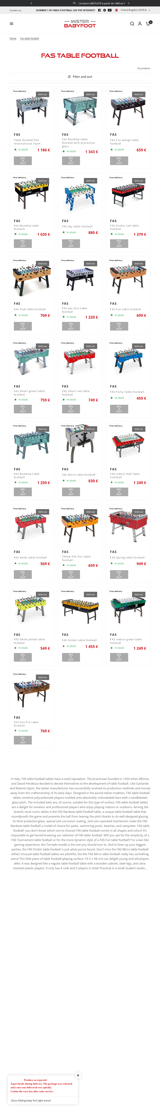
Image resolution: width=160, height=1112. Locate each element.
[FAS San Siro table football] (80, 278)
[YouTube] (109, 10)
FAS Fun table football (125, 309)
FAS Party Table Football (127, 392)
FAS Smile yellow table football (29, 641)
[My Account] (140, 23)
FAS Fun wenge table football (124, 141)
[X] (104, 10)
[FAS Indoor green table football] (128, 609)
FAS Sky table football (77, 226)
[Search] (132, 23)
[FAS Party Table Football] (128, 361)
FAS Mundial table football (26, 227)
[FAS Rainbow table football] (32, 444)
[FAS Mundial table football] (32, 195)
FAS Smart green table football (29, 392)
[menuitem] (16, 10)
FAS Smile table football (30, 557)
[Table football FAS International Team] (32, 109)
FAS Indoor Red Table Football (125, 475)
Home (13, 38)
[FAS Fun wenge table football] (128, 109)
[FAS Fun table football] (128, 278)
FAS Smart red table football (76, 392)
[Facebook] (99, 10)
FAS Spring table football (127, 557)
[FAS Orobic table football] (80, 609)
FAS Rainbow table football (27, 475)
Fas (17, 134)
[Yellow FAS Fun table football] (80, 526)
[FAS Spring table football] (128, 526)
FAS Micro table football (79, 474)
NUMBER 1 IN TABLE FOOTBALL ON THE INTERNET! (65, 10)
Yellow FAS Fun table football (76, 558)
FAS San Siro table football (74, 310)
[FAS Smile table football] (32, 526)
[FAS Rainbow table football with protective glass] (80, 109)
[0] (147, 23)
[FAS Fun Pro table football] (32, 692)
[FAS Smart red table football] (80, 361)
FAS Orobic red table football (124, 227)
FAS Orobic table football (79, 640)
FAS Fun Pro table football (26, 724)
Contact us (15, 10)
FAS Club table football (30, 309)
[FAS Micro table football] (80, 444)
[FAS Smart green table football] (32, 361)
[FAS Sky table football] (80, 195)
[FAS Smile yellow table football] (32, 609)
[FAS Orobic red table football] (128, 195)
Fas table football (29, 38)
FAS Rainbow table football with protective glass (78, 143)
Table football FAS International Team (27, 141)
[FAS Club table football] (32, 278)
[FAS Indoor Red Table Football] (128, 444)
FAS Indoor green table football (126, 641)
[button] (78, 1075)
